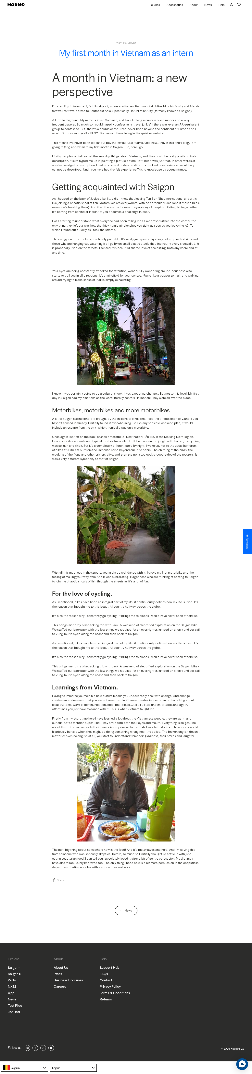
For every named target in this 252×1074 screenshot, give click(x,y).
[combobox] (24, 1068)
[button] (242, 1064)
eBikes (155, 5)
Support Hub (110, 967)
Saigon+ (14, 967)
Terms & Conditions (115, 992)
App (11, 992)
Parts (12, 980)
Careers (60, 986)
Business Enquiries (68, 980)
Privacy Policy (110, 986)
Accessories (175, 5)
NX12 (12, 986)
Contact (106, 980)
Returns (106, 999)
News (208, 5)
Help (222, 5)
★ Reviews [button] (248, 541)
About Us (61, 967)
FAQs (104, 973)
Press (58, 973)
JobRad (14, 1011)
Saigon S (14, 973)
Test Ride (15, 1005)
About (194, 5)
